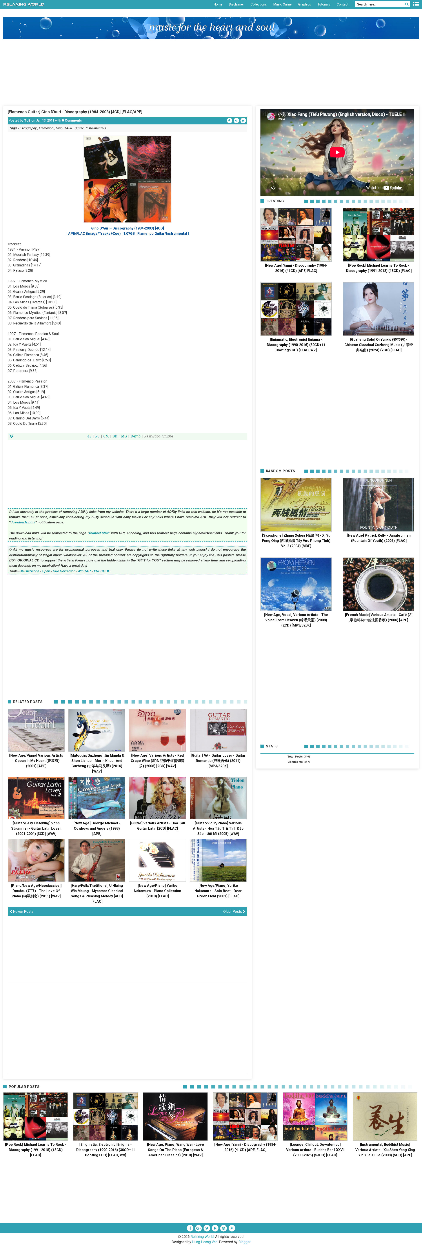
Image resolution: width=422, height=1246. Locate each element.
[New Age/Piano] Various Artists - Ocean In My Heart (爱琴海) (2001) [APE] (36, 760)
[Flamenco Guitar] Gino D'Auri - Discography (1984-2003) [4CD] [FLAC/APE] (75, 111)
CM (106, 436)
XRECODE (102, 571)
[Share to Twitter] (243, 120)
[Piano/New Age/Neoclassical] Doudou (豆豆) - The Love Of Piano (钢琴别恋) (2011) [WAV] (36, 890)
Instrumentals (95, 128)
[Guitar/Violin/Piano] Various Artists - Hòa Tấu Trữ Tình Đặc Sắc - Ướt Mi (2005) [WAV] (218, 828)
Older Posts (233, 911)
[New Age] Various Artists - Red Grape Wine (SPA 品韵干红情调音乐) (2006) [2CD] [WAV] (157, 760)
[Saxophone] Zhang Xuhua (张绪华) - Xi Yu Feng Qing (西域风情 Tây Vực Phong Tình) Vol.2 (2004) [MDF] (296, 540)
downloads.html (23, 522)
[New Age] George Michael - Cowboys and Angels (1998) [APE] (96, 828)
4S (89, 436)
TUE (27, 120)
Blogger (244, 1242)
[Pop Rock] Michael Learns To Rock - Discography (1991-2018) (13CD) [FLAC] (35, 1149)
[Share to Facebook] (229, 120)
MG (124, 436)
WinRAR (84, 571)
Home (218, 4)
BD (115, 436)
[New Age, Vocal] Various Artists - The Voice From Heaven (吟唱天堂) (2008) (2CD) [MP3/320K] (296, 620)
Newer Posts (22, 911)
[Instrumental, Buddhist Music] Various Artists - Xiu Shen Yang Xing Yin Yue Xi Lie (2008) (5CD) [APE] (385, 1149)
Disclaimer (236, 4)
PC (97, 436)
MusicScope (29, 571)
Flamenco (46, 128)
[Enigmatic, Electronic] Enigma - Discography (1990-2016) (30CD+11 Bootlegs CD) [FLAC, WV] (296, 344)
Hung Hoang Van (204, 1242)
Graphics (304, 4)
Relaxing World (202, 1237)
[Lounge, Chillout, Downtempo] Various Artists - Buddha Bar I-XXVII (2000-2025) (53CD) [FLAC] (315, 1149)
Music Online (282, 4)
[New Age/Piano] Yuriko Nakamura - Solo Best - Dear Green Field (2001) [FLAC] (218, 890)
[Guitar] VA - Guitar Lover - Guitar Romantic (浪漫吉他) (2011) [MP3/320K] (218, 760)
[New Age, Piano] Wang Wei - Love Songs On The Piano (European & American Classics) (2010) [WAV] (175, 1149)
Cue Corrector (64, 571)
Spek (46, 571)
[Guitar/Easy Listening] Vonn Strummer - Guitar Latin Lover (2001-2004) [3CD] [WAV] (36, 828)
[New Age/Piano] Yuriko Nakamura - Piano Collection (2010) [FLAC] (157, 890)
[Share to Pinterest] (236, 120)
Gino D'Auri (64, 128)
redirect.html (99, 533)
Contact (342, 4)
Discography (27, 128)
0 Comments (72, 120)
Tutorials (324, 4)
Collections (259, 4)
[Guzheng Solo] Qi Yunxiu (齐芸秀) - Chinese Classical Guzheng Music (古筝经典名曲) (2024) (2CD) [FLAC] (378, 344)
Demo (135, 436)
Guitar (78, 128)
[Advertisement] (211, 72)
